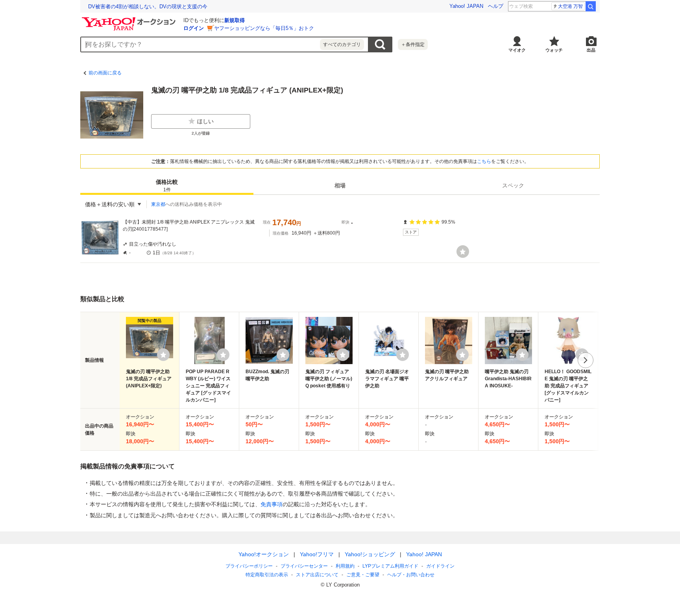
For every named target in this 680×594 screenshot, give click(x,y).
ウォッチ (554, 50)
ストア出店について (317, 574)
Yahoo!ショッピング (370, 554)
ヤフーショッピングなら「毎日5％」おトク (264, 28)
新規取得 (234, 20)
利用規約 (345, 566)
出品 (591, 50)
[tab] (166, 185)
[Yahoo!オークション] (129, 19)
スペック (513, 185)
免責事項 (272, 504)
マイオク (517, 50)
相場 (340, 185)
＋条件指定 (413, 44)
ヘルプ (495, 6)
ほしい (205, 121)
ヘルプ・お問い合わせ (410, 574)
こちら (484, 161)
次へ (585, 360)
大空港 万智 (570, 6)
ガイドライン (440, 566)
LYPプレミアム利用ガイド (390, 566)
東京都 (158, 204)
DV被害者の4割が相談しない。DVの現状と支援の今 (147, 6)
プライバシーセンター (304, 566)
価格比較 (167, 185)
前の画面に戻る (105, 73)
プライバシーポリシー (249, 566)
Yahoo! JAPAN (466, 6)
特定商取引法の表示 (267, 574)
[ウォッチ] (462, 251)
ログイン (193, 28)
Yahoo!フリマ (317, 554)
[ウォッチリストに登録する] (163, 354)
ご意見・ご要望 (362, 574)
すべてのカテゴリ (342, 44)
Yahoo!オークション (263, 554)
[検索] (591, 6)
